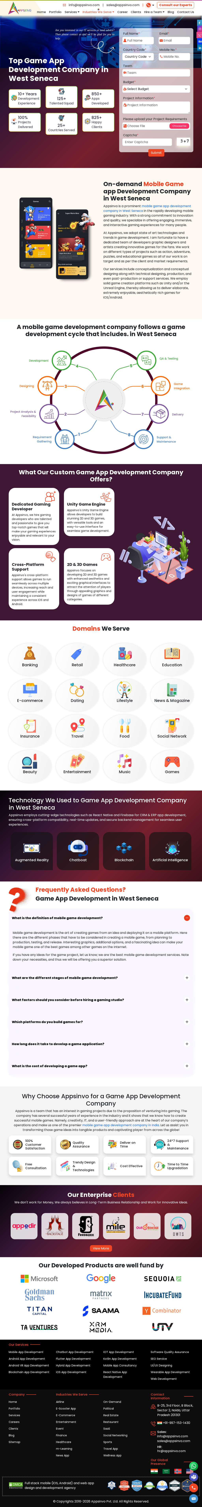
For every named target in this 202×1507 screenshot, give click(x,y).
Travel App (110, 1449)
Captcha (130, 135)
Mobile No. (168, 49)
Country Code (134, 49)
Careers (14, 1422)
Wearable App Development (170, 1372)
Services (71, 12)
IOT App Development (118, 1352)
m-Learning (64, 1449)
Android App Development (27, 1359)
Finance (61, 1435)
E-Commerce (65, 1415)
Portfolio (55, 12)
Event (60, 1429)
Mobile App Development (26, 1352)
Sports (107, 1442)
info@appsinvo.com (84, 5)
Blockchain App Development (29, 1372)
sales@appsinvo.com (123, 5)
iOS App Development (71, 1372)
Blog (171, 12)
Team (127, 66)
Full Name (131, 33)
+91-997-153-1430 (176, 1423)
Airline (60, 1402)
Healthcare (63, 1442)
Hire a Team (153, 12)
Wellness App (112, 1455)
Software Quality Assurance (170, 1352)
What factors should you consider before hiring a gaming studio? (68, 1000)
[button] (193, 1498)
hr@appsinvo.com (171, 1451)
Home (41, 12)
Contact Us (185, 12)
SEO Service (159, 1359)
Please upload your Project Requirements (155, 119)
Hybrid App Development (73, 1365)
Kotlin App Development (120, 1359)
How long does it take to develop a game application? (58, 1044)
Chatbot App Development (75, 1352)
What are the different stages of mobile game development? (65, 978)
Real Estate (111, 1415)
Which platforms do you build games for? (47, 1022)
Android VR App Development (29, 1365)
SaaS (106, 1429)
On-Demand (112, 1402)
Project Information (139, 98)
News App (62, 1455)
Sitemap (14, 1442)
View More (101, 1248)
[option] (32, 851)
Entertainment (66, 1422)
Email (164, 33)
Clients (136, 12)
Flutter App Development (73, 1359)
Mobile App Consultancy (120, 1365)
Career (122, 12)
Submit (156, 152)
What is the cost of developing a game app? (49, 1066)
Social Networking (115, 1435)
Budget (129, 82)
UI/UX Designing (161, 1365)
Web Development (164, 1379)
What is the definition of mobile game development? (57, 918)
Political (108, 1409)
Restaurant (111, 1422)
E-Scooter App (66, 1409)
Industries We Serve (97, 12)
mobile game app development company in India (120, 1125)
